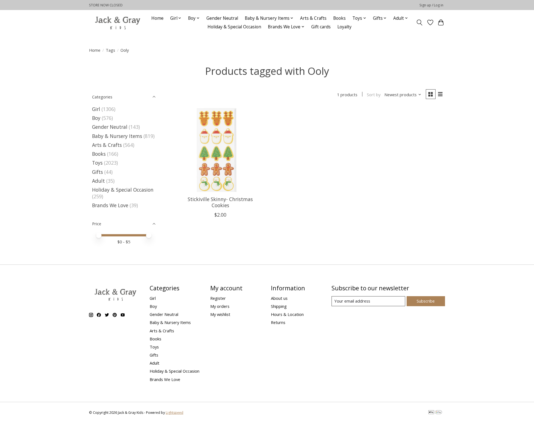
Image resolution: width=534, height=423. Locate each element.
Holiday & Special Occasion (234, 27)
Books (339, 18)
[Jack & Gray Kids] (117, 22)
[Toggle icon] (420, 23)
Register (218, 298)
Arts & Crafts (313, 18)
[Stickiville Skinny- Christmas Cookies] (220, 150)
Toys (97, 162)
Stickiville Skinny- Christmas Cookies (220, 202)
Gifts (97, 172)
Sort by (373, 94)
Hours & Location (287, 314)
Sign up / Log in (431, 5)
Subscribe (426, 301)
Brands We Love (110, 205)
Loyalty (344, 27)
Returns (278, 322)
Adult (98, 180)
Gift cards (321, 27)
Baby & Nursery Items (117, 136)
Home (157, 18)
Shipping (279, 306)
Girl (96, 109)
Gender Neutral (222, 18)
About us (279, 298)
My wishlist (220, 314)
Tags (110, 50)
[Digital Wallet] (435, 412)
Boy (96, 118)
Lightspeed (174, 412)
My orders (219, 306)
